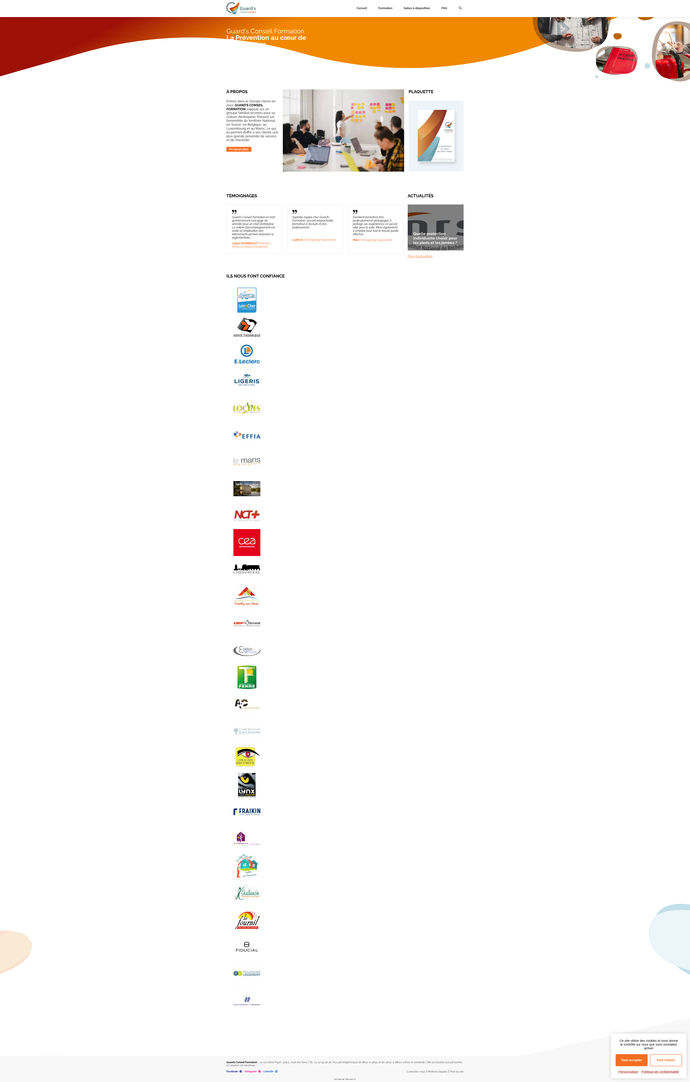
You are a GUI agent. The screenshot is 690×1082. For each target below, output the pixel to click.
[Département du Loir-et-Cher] (247, 300)
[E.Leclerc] (247, 354)
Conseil (361, 8)
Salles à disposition (417, 8)
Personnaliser (628, 1072)
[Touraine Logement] (247, 973)
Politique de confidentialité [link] (660, 1072)
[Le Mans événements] (247, 461)
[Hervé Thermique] (247, 327)
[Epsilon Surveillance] (247, 650)
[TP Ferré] (247, 677)
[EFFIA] (247, 434)
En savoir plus (239, 149)
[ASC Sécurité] (247, 704)
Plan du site (457, 1071)
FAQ (444, 8)
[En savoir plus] (436, 160)
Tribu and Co (350, 1079)
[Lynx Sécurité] (247, 784)
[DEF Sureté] (247, 623)
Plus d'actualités (420, 256)
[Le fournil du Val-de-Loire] (247, 919)
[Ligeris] (247, 380)
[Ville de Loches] (247, 407)
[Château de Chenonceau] (247, 569)
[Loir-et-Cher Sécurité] (247, 757)
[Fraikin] (247, 811)
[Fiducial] (247, 946)
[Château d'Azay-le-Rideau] (247, 488)
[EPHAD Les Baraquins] (247, 865)
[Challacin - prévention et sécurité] (247, 892)
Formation (385, 8)
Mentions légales (437, 1071)
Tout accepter (631, 1060)
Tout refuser (666, 1060)
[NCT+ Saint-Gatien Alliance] (247, 515)
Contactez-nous (416, 1071)
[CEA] (247, 542)
